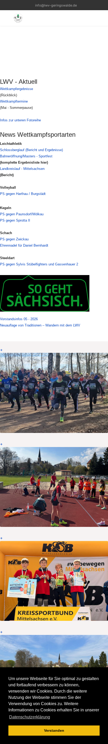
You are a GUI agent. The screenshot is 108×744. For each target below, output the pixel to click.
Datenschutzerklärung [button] (29, 717)
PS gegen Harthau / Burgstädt (23, 194)
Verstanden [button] (54, 730)
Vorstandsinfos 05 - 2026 (19, 319)
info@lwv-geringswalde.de (56, 5)
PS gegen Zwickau (14, 239)
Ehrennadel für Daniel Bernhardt (24, 245)
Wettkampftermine (14, 101)
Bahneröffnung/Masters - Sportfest (26, 156)
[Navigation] (6, 18)
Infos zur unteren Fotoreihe (20, 120)
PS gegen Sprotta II (15, 220)
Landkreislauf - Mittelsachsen (22, 169)
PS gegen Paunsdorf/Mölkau (22, 214)
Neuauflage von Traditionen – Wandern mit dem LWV (40, 325)
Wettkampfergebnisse (16, 89)
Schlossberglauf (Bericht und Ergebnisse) (31, 150)
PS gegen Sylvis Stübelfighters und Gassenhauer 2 (39, 264)
